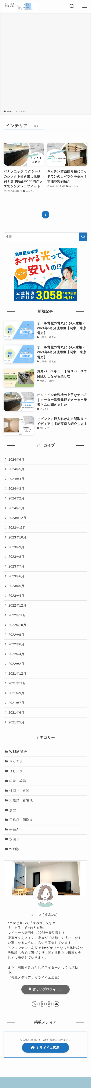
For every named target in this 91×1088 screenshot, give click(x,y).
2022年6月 (16, 644)
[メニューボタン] (84, 6)
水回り (14, 839)
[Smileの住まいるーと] (21, 6)
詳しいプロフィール (47, 989)
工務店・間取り (21, 820)
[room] (42, 1004)
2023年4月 (16, 595)
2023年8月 (16, 556)
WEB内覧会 (18, 751)
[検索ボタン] (72, 6)
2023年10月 (17, 537)
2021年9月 (16, 693)
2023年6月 (16, 576)
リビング (16, 771)
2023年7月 (16, 566)
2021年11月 (17, 683)
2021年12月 (17, 673)
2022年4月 (16, 654)
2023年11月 (17, 527)
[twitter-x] (34, 1004)
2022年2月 (16, 664)
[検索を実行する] (83, 236)
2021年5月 (16, 722)
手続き (14, 829)
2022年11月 (17, 615)
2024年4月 (16, 479)
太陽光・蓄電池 (21, 800)
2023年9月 (16, 547)
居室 (12, 810)
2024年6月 (16, 459)
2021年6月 (16, 712)
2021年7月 (16, 703)
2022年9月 (16, 634)
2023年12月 (17, 518)
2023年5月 (16, 586)
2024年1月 (16, 508)
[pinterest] (49, 1004)
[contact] (56, 1004)
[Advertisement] (45, 62)
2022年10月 (17, 625)
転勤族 (14, 849)
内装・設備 (17, 781)
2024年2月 (16, 498)
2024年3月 (16, 488)
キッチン (16, 761)
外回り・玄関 (19, 790)
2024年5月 (16, 469)
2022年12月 (17, 605)
